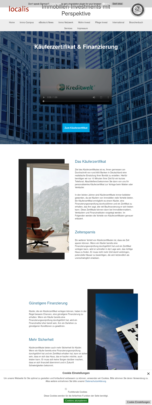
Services (68, 28)
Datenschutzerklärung (95, 381)
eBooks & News (46, 22)
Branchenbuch (136, 22)
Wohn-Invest (84, 22)
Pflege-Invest (101, 22)
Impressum (82, 28)
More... (108, 3)
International (118, 22)
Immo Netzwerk (65, 22)
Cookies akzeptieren (76, 400)
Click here (55, 3)
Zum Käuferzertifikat (76, 127)
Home (12, 22)
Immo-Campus (27, 22)
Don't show (117, 4)
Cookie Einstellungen (138, 402)
